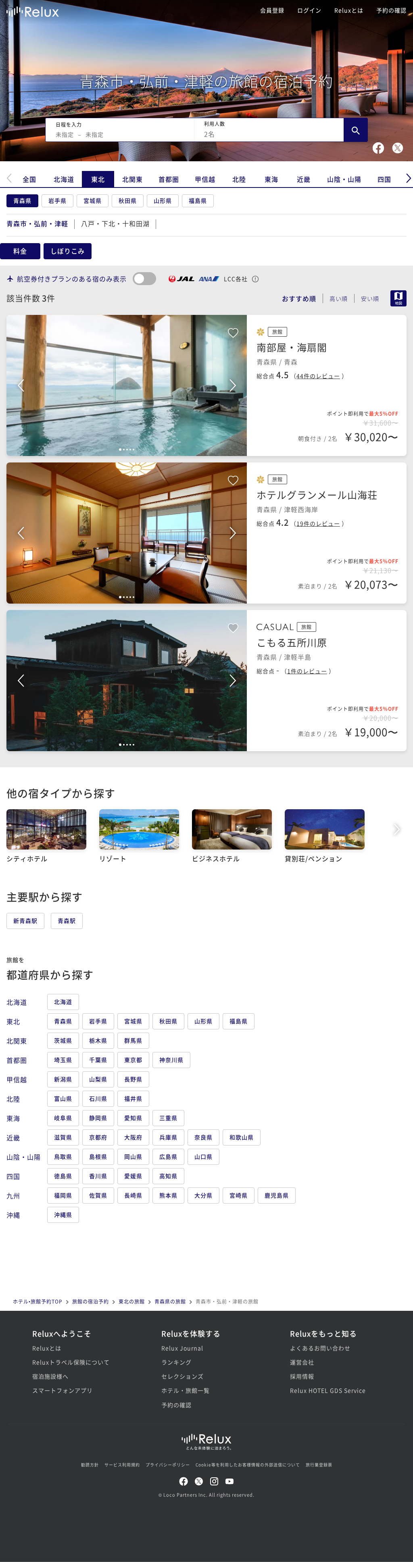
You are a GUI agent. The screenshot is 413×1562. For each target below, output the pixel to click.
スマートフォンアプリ (62, 1390)
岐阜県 (63, 1118)
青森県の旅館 (170, 1301)
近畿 (304, 179)
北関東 (132, 179)
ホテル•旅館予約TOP (38, 1301)
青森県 (22, 200)
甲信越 (205, 179)
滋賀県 (63, 1137)
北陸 (239, 179)
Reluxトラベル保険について (71, 1362)
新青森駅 (25, 920)
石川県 (98, 1098)
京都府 (98, 1137)
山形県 (163, 200)
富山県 (63, 1098)
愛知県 (133, 1118)
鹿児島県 (277, 1195)
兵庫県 (168, 1137)
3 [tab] (127, 449)
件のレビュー (318, 376)
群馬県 (133, 1040)
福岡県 (63, 1195)
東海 (271, 179)
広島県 (168, 1156)
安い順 (370, 298)
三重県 (168, 1118)
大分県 (203, 1195)
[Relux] (32, 10)
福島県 (198, 200)
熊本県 (168, 1195)
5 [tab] (133, 449)
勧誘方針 (90, 1465)
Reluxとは (348, 10)
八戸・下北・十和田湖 (115, 223)
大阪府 (133, 1137)
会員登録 (272, 10)
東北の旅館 (132, 1301)
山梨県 (98, 1079)
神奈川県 (171, 1060)
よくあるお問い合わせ (320, 1348)
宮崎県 (238, 1195)
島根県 (98, 1156)
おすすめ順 (299, 298)
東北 (98, 179)
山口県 (203, 1156)
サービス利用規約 (122, 1465)
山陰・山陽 (344, 179)
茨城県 (63, 1040)
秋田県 (128, 200)
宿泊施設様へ (50, 1376)
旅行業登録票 (319, 1465)
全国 (29, 179)
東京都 (133, 1060)
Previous (20, 385)
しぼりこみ (67, 251)
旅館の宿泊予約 (90, 1301)
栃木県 (98, 1040)
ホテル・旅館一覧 (185, 1390)
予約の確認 (391, 10)
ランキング (176, 1362)
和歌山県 (241, 1137)
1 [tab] (120, 449)
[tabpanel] (126, 385)
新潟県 (63, 1079)
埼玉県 (63, 1060)
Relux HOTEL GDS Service (328, 1390)
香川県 (98, 1176)
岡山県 (133, 1156)
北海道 (64, 179)
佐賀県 (98, 1195)
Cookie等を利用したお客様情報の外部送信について (248, 1465)
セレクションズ (182, 1376)
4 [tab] (130, 449)
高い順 (339, 298)
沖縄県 (63, 1214)
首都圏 (169, 179)
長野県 (133, 1079)
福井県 (133, 1098)
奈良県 (203, 1137)
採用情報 (302, 1376)
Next (233, 385)
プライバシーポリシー (168, 1465)
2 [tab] (124, 449)
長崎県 (133, 1195)
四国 (384, 179)
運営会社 (302, 1362)
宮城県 (92, 200)
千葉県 (98, 1060)
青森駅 (67, 920)
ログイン (309, 10)
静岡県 (98, 1118)
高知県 (168, 1176)
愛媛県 (133, 1176)
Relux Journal (182, 1348)
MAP (398, 298)
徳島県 (63, 1176)
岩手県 (57, 200)
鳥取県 (63, 1156)
